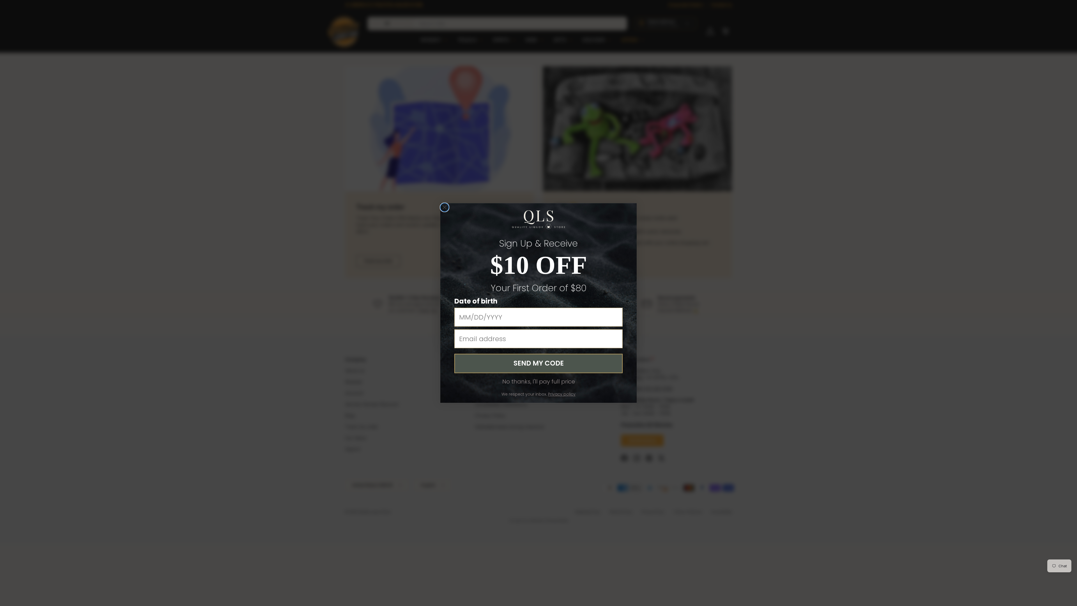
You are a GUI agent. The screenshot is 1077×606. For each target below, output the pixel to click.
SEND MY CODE (539, 363)
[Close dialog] (444, 207)
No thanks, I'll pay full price (538, 381)
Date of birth (476, 301)
